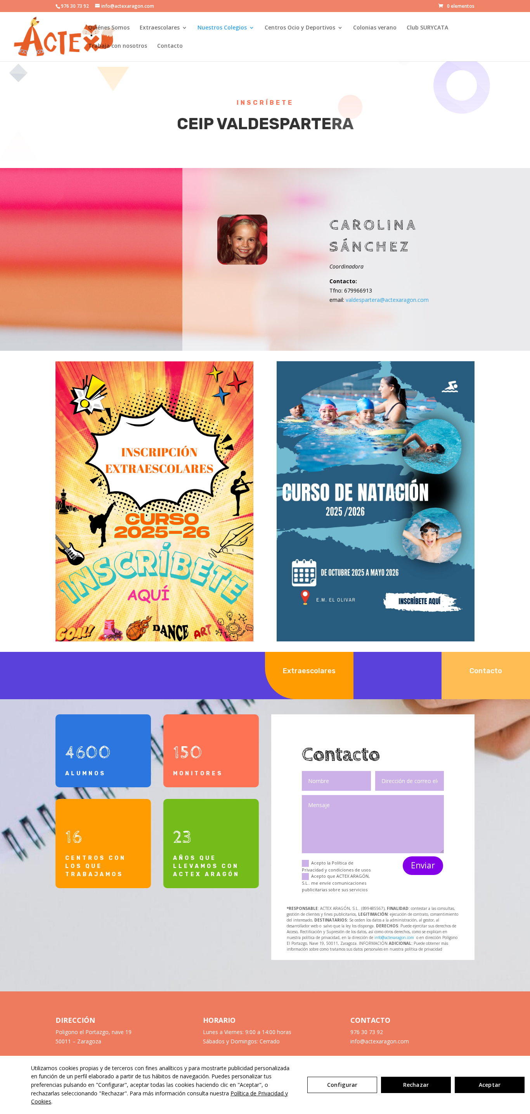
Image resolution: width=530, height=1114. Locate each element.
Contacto (170, 46)
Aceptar (490, 1084)
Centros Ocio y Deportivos (300, 28)
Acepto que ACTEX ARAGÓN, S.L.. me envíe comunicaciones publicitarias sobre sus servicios (336, 882)
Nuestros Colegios (222, 28)
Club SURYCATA (427, 28)
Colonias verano (375, 28)
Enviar (423, 865)
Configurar (342, 1084)
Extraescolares (160, 28)
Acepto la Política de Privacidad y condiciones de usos (336, 866)
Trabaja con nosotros (117, 46)
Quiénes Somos (109, 28)
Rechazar (416, 1084)
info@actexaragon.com (394, 937)
